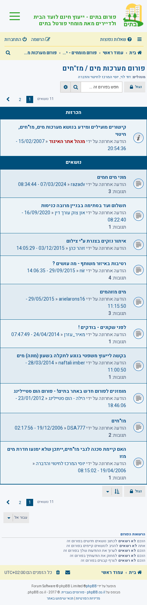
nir (82, 270)
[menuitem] (117, 40)
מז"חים (118, 420)
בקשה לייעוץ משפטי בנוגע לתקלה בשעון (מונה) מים (71, 355)
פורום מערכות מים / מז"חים (103, 68)
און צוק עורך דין (70, 212)
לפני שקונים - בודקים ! (102, 327)
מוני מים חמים (111, 177)
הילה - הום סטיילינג (67, 398)
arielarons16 (72, 299)
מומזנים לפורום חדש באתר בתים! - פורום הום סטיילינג (70, 391)
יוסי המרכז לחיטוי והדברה (98, 77)
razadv (78, 184)
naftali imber (71, 362)
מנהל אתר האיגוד (67, 141)
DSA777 (76, 428)
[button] (7, 99)
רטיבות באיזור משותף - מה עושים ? (89, 263)
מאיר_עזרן (74, 334)
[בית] (130, 16)
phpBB (91, 586)
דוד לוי (126, 77)
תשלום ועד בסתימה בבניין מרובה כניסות (83, 205)
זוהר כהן (77, 248)
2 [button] (20, 100)
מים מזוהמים (113, 292)
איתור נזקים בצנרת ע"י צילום (96, 241)
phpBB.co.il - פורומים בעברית (83, 592)
